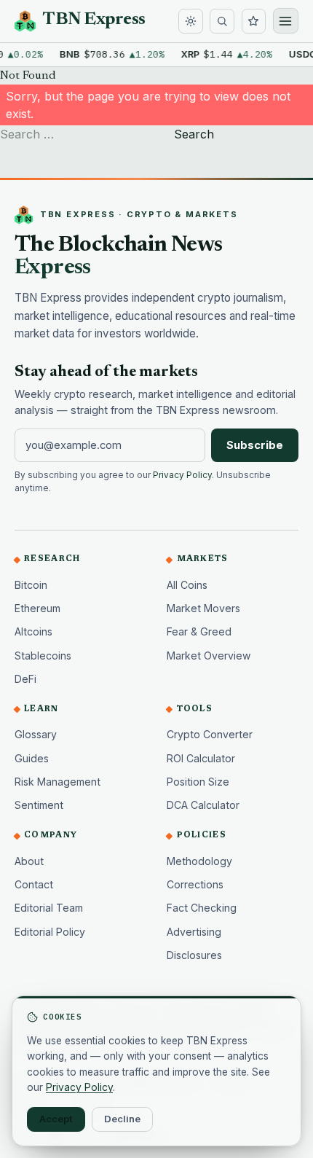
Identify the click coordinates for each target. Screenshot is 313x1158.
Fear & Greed (199, 631)
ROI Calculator (201, 758)
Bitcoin (31, 585)
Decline (122, 1118)
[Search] (222, 21)
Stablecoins (43, 655)
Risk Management (57, 781)
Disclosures (194, 955)
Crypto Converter (210, 734)
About (29, 861)
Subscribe (254, 445)
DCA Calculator (203, 805)
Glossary (36, 734)
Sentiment (39, 805)
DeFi (25, 679)
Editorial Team (49, 907)
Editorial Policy (50, 932)
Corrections (195, 884)
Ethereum (37, 608)
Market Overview (209, 655)
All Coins (187, 585)
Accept (56, 1118)
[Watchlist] (254, 21)
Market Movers (203, 608)
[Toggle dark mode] (190, 21)
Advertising (194, 932)
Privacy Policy (182, 475)
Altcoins (33, 631)
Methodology (199, 861)
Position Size (198, 781)
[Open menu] (285, 21)
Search (194, 134)
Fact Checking (202, 907)
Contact (34, 884)
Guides (32, 758)
